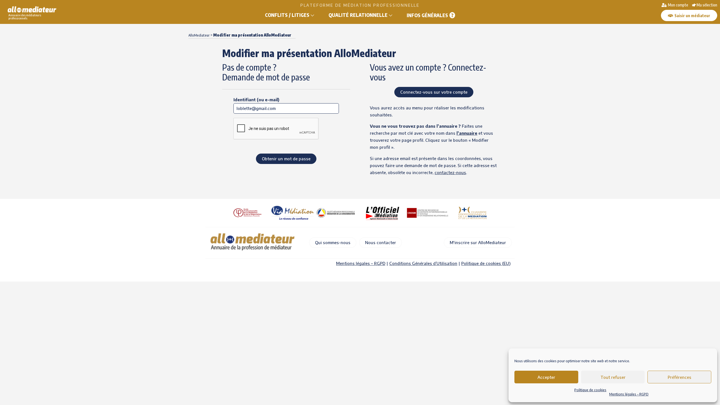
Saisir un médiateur (692, 15)
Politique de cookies (590, 390)
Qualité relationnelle (358, 15)
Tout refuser (613, 377)
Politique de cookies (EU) (485, 263)
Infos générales (427, 15)
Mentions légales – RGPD (629, 394)
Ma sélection (707, 5)
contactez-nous (450, 172)
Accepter (546, 377)
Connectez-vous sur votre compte (433, 91)
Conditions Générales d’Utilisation (423, 263)
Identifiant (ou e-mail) (256, 99)
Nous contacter (380, 242)
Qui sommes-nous (332, 242)
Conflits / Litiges (287, 15)
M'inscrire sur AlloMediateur (478, 242)
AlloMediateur (199, 35)
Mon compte (677, 5)
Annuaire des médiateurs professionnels (24, 16)
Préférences (679, 377)
